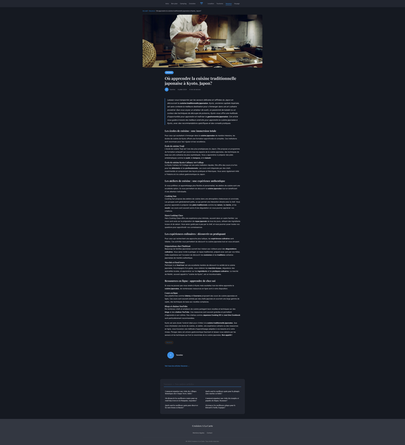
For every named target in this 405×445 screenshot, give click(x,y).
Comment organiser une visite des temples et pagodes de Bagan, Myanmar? (222, 399)
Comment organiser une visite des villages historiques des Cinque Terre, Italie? (180, 392)
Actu (167, 3)
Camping (183, 3)
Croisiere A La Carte (202, 425)
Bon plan (174, 3)
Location (211, 3)
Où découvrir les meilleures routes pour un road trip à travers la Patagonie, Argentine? (181, 399)
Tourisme (219, 3)
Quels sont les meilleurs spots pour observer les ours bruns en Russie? (181, 406)
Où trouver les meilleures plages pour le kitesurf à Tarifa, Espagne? (220, 406)
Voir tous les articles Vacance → (177, 366)
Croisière (192, 3)
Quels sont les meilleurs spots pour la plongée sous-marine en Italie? (222, 392)
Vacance (229, 3)
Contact (209, 433)
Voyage (237, 3)
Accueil (145, 11)
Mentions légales (198, 433)
